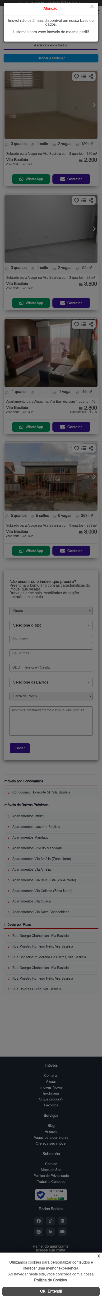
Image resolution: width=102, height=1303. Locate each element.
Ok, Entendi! (51, 1291)
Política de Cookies (50, 1280)
